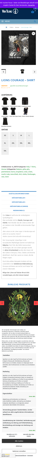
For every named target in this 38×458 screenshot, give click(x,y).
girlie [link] (24, 169)
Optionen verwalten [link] (19, 451)
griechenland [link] (5, 172)
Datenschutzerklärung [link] (20, 455)
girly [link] (28, 169)
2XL (13, 143)
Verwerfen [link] (31, 5)
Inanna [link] (13, 172)
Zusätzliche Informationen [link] (19, 193)
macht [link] (3, 174)
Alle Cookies (19, 441)
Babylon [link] (19, 169)
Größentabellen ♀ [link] (19, 202)
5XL (5, 151)
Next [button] (34, 72)
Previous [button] (3, 72)
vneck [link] (7, 177)
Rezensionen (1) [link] (19, 210)
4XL (29, 143)
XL (5, 143)
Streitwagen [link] (31, 174)
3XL (21, 143)
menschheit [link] (14, 174)
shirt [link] (20, 174)
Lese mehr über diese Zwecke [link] (28, 435)
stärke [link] (25, 174)
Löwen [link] (30, 172)
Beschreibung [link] (19, 189)
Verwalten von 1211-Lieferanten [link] (12, 435)
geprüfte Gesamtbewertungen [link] (19, 86)
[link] (10, 10)
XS (5, 135)
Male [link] (28, 167)
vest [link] (2, 177)
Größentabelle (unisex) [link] (19, 206)
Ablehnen (19, 446)
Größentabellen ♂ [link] (19, 198)
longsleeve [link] (19, 172)
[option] (9, 72)
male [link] (8, 174)
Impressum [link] (30, 455)
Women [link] (17, 27)
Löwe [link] (25, 172)
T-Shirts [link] (11, 27)
